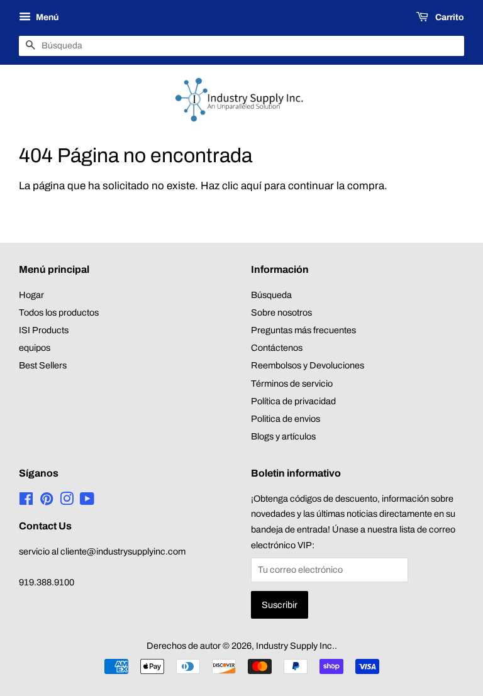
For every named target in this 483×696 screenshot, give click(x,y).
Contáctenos (277, 348)
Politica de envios (285, 419)
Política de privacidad (293, 401)
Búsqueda (271, 295)
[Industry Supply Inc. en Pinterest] (46, 501)
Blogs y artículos (283, 436)
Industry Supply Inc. (295, 646)
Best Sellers (43, 365)
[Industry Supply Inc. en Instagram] (67, 501)
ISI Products (44, 330)
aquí (251, 186)
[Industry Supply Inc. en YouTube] (87, 501)
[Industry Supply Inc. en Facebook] (26, 501)
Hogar (31, 295)
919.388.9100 (46, 582)
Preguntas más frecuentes (303, 330)
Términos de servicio (292, 383)
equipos (34, 348)
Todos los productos (59, 312)
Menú (46, 17)
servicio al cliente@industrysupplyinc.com (102, 551)
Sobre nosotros (281, 312)
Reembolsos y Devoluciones (307, 365)
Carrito (448, 17)
